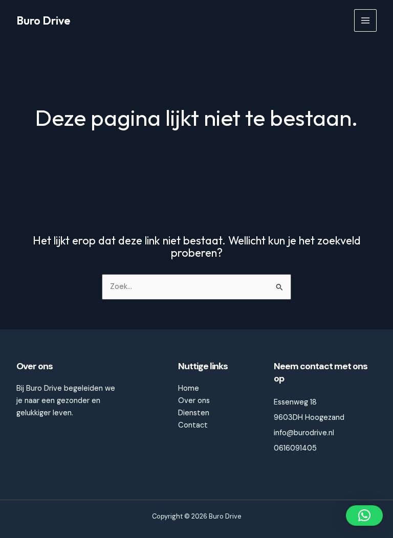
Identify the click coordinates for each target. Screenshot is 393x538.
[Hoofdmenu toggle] (365, 20)
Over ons (194, 401)
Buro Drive (43, 20)
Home (188, 388)
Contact (193, 425)
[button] (364, 515)
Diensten (193, 413)
